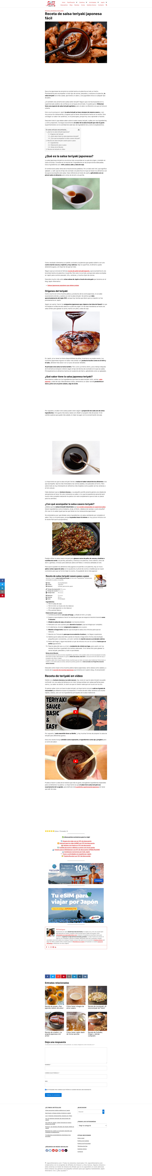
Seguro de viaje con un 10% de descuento (77, 841)
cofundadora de (66, 935)
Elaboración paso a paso (58, 145)
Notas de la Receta (57, 147)
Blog (71, 5)
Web (46, 1081)
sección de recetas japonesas (63, 670)
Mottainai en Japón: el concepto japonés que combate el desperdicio (58, 1131)
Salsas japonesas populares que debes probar (63, 285)
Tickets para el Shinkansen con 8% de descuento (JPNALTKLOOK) (77, 850)
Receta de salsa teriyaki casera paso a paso (61, 140)
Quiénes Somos (91, 5)
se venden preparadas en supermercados (91, 507)
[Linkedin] (55, 947)
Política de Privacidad (84, 1143)
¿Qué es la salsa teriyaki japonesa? (58, 132)
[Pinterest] (53, 947)
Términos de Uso (82, 1146)
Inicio (63, 2)
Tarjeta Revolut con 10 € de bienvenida (77, 856)
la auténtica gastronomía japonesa (87, 787)
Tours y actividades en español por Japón (77, 854)
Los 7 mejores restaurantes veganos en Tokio (58, 1115)
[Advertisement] (76, 77)
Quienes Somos (82, 1149)
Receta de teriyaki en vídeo (56, 149)
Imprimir (101, 587)
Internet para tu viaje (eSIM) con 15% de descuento (77, 843)
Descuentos (64, 5)
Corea (83, 5)
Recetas (76, 5)
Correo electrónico (52, 1073)
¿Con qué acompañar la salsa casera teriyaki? (65, 138)
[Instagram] (51, 947)
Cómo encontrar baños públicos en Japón (57, 1110)
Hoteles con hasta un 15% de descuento (77, 845)
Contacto (101, 5)
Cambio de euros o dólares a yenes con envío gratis (77, 847)
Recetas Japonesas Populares (54, 10)
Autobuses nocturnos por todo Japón (77, 852)
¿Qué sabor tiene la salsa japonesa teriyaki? (65, 136)
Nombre (48, 1064)
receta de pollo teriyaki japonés (79, 271)
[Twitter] (48, 947)
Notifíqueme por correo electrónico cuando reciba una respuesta (68, 1089)
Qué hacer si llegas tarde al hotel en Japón (58, 1113)
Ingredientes (54, 143)
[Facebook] (46, 947)
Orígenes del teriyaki (56, 134)
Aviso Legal (81, 1138)
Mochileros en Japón (78, 941)
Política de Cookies (83, 1140)
